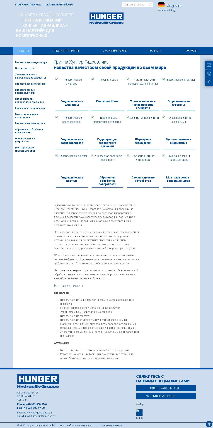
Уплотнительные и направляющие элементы (30, 76)
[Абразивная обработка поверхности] (107, 164)
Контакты (190, 50)
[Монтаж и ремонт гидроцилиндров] (178, 164)
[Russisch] (166, 10)
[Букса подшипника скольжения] (178, 126)
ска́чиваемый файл (59, 4)
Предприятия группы (65, 50)
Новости (155, 50)
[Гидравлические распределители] (72, 126)
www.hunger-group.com (40, 412)
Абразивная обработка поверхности (29, 131)
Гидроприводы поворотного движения (29, 100)
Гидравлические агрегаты (30, 83)
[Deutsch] (161, 6)
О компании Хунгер (114, 50)
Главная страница (28, 4)
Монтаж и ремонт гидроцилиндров (26, 149)
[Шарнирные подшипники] (143, 126)
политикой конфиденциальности (78, 425)
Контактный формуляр (160, 395)
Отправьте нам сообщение (163, 388)
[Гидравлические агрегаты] (178, 88)
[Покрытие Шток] (107, 88)
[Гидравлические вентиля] (72, 164)
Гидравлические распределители (25, 91)
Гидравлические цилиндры (31, 62)
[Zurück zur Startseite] (106, 18)
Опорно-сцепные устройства (25, 140)
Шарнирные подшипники (30, 108)
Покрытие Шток (24, 68)
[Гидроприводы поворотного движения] (107, 126)
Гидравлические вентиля (30, 123)
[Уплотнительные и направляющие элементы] (143, 88)
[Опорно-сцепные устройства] (143, 164)
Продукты (22, 50)
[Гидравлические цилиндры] (72, 88)
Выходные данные (111, 425)
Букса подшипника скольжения (26, 116)
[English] (174, 6)
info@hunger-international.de (40, 416)
